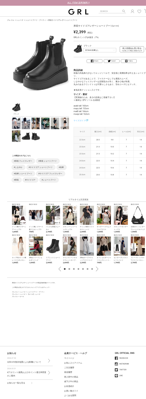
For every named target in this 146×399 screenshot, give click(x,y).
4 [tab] (78, 269)
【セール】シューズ (33, 294)
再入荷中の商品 (71, 377)
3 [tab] (74, 269)
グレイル (10, 20)
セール (22, 296)
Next (97, 269)
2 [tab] (69, 269)
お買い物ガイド (71, 391)
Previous (59, 269)
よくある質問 (70, 395)
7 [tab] (92, 269)
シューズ (19, 20)
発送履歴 (68, 372)
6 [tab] (87, 269)
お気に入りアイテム (73, 363)
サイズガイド (80, 120)
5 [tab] (83, 269)
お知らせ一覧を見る (16, 383)
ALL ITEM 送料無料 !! (78, 2)
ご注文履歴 (69, 367)
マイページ (69, 358)
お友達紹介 (69, 386)
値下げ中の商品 (71, 381)
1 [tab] (65, 269)
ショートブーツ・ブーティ (35, 20)
